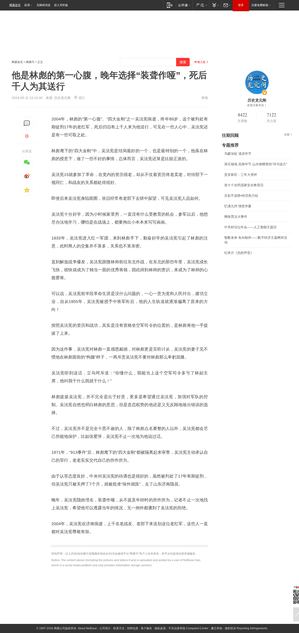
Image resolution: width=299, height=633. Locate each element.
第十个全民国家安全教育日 (243, 185)
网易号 (30, 62)
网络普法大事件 (235, 216)
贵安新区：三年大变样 (240, 174)
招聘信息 (132, 628)
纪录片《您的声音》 (239, 253)
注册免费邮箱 (259, 5)
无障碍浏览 (43, 5)
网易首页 (15, 5)
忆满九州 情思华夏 (237, 206)
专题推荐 (230, 145)
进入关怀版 (61, 5)
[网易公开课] (184, 5)
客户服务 (146, 628)
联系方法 (119, 628)
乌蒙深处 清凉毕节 (237, 153)
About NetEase (87, 628)
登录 (241, 5)
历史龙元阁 (62, 98)
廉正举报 (216, 628)
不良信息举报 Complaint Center (188, 628)
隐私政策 (160, 628)
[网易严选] (200, 5)
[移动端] (170, 5)
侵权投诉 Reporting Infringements (246, 628)
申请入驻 (200, 62)
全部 (287, 134)
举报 (204, 97)
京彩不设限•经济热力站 (241, 195)
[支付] (215, 5)
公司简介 (105, 628)
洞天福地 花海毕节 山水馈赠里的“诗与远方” (255, 164)
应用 (27, 5)
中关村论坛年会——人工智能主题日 (250, 227)
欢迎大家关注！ (257, 105)
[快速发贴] (27, 123)
